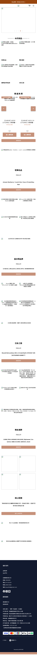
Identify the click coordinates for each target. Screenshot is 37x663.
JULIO (28, 442)
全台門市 (5, 573)
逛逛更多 (18, 190)
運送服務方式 (6, 602)
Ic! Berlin (5, 269)
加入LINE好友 (18, 513)
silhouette (12, 269)
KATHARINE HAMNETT (18, 355)
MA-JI (16, 353)
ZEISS (18, 269)
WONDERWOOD (29, 269)
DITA (22, 269)
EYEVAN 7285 (31, 353)
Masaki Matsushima (8, 353)
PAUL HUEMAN (12, 439)
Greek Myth (22, 353)
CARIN (5, 439)
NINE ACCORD (16, 442)
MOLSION (20, 439)
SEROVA (23, 442)
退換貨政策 (5, 604)
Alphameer (27, 439)
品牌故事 (5, 570)
